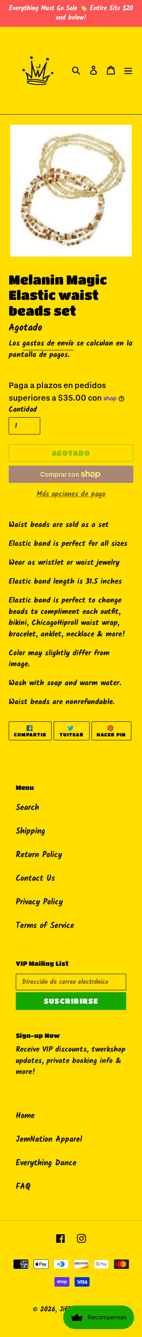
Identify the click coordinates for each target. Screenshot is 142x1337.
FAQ (23, 1187)
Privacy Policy (39, 902)
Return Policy (39, 855)
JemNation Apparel (49, 1140)
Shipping (30, 831)
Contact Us (35, 879)
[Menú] (128, 70)
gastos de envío (48, 344)
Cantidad (23, 410)
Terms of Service (45, 926)
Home (25, 1116)
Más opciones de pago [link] (71, 494)
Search (27, 808)
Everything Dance (46, 1163)
